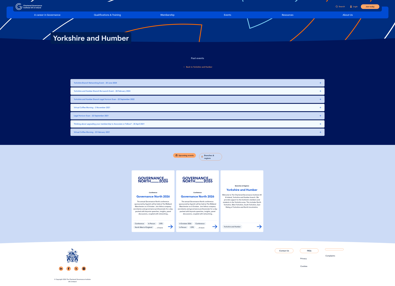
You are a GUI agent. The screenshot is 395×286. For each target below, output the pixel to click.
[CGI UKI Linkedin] (61, 268)
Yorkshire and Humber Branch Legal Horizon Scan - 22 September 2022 (104, 99)
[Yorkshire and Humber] (259, 227)
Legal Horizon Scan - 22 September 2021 (91, 116)
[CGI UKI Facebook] (68, 268)
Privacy (303, 258)
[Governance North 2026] (170, 227)
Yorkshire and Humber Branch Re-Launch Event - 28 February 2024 (102, 91)
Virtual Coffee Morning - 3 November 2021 (92, 107)
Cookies (303, 266)
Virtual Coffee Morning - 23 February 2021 (92, 132)
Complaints (330, 256)
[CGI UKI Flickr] (84, 268)
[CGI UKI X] (76, 268)
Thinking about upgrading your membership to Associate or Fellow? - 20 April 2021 (109, 124)
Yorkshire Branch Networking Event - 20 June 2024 (95, 83)
